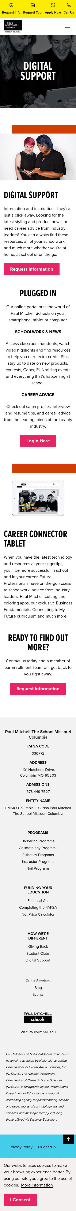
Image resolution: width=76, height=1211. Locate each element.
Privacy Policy (21, 1147)
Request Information (31, 269)
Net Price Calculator (38, 914)
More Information (37, 1185)
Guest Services (38, 980)
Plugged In (47, 1147)
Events (38, 994)
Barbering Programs (38, 841)
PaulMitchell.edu (42, 1032)
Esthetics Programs (38, 854)
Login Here (38, 441)
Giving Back (38, 946)
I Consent (20, 1200)
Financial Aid (38, 900)
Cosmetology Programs (38, 848)
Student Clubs (38, 953)
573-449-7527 (38, 791)
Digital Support (38, 960)
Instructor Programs (38, 861)
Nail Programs (38, 868)
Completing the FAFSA (38, 907)
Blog (38, 987)
